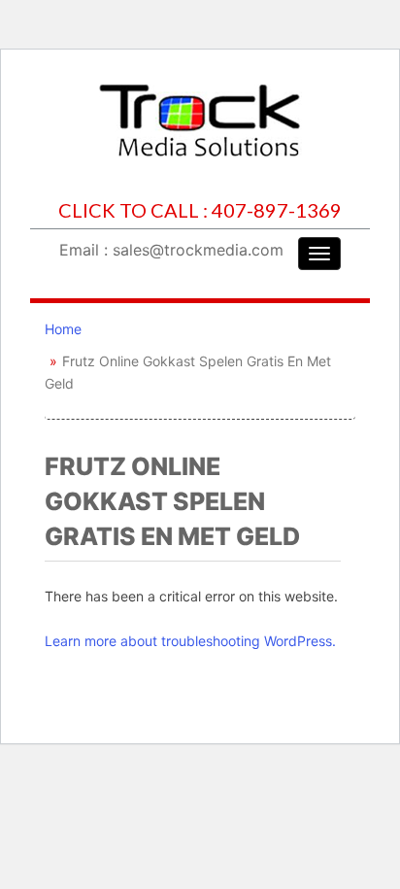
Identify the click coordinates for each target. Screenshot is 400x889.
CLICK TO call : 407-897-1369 (200, 210)
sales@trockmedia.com (198, 249)
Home (63, 329)
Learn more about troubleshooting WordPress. (190, 641)
